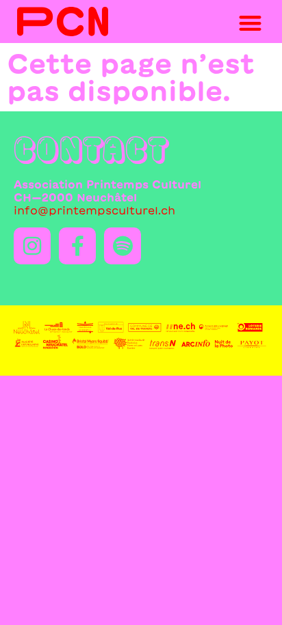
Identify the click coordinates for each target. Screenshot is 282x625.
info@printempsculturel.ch (94, 210)
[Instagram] (32, 245)
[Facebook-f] (77, 245)
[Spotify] (122, 245)
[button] (250, 23)
